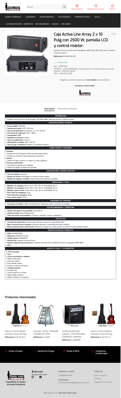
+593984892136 (65, 375)
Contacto (112, 9)
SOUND (72, 71)
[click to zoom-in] (27, 53)
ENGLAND (65, 71)
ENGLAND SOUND (66, 73)
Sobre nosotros (100, 375)
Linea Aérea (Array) (86, 69)
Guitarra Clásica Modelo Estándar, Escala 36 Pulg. (16, 332)
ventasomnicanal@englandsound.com (73, 382)
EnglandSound (51, 393)
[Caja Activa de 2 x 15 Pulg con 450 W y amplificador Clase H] (112, 34)
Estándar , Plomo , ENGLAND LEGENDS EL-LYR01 (46, 332)
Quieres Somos (77, 9)
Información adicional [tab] (67, 108)
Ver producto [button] (46, 341)
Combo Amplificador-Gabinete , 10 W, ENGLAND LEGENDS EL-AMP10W (73, 334)
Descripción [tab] (49, 108)
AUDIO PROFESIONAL (70, 69)
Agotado (17, 341)
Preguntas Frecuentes (95, 9)
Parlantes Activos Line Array (104, 69)
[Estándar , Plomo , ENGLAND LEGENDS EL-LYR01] (46, 315)
